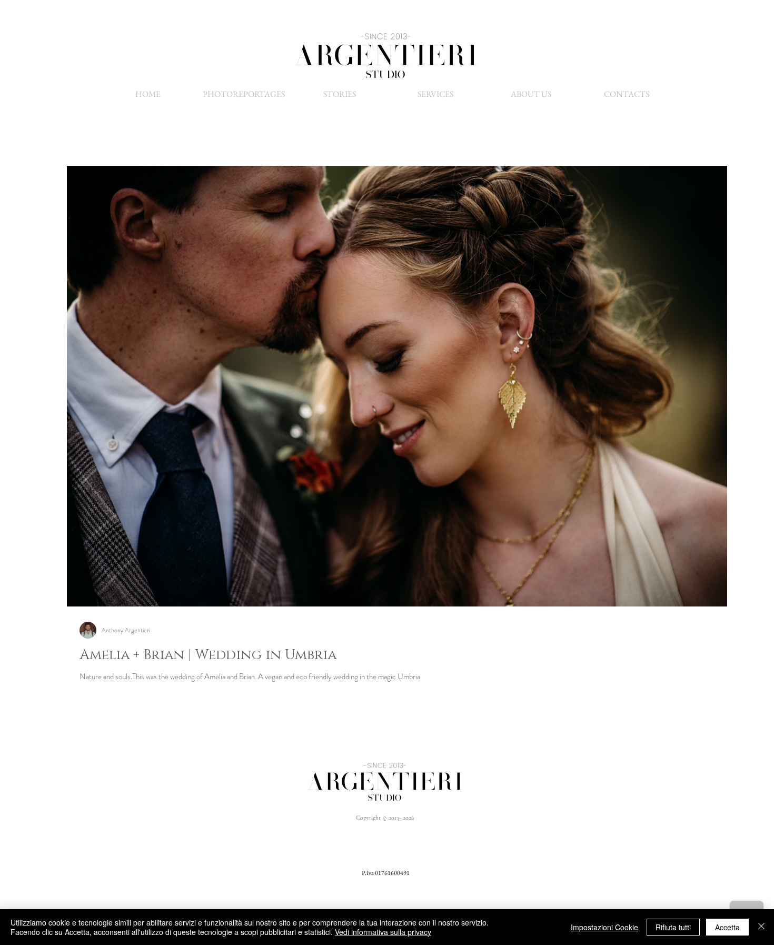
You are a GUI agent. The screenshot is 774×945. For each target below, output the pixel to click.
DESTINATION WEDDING (450, 857)
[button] (435, 94)
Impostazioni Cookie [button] (604, 927)
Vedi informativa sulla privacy (383, 932)
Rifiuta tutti (673, 927)
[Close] (761, 927)
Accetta (727, 927)
